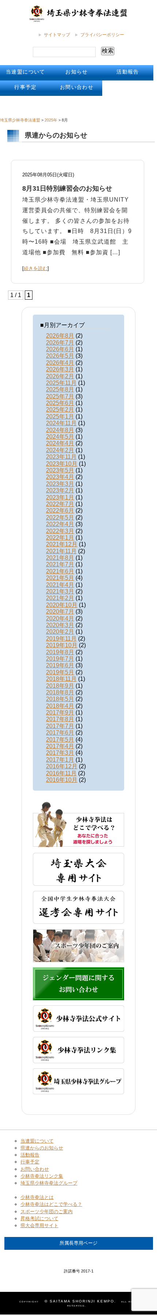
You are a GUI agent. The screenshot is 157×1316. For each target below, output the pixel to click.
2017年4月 (60, 746)
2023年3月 (60, 484)
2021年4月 (60, 585)
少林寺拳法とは (37, 1197)
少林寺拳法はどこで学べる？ (51, 1204)
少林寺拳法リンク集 (41, 1176)
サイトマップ (57, 34)
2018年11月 (61, 679)
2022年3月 (60, 531)
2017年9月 (60, 712)
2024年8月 (60, 430)
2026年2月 (60, 376)
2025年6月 (60, 403)
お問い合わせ (76, 87)
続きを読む (35, 268)
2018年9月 (60, 686)
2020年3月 (60, 625)
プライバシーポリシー (102, 34)
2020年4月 (60, 618)
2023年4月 (60, 477)
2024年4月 (60, 443)
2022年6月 (60, 510)
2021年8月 (60, 558)
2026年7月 (60, 343)
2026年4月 (60, 363)
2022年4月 (60, 524)
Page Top (123, 1245)
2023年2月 (60, 490)
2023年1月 (60, 497)
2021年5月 (60, 578)
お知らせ (76, 72)
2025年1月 (60, 416)
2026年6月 (60, 349)
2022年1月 (60, 538)
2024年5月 (60, 437)
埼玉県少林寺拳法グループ (48, 1183)
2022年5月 (60, 517)
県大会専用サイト (39, 1225)
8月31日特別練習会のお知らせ (67, 188)
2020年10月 (61, 605)
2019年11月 (61, 638)
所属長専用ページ (78, 1243)
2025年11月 (61, 383)
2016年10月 (61, 780)
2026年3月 (60, 369)
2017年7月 (60, 726)
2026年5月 (60, 356)
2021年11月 (61, 551)
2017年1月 (60, 760)
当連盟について (25, 72)
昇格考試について (39, 1218)
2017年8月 (60, 719)
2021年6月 (60, 571)
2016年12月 (61, 766)
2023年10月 (61, 464)
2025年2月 (60, 409)
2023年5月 (60, 470)
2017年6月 (60, 733)
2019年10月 (61, 645)
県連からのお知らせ (41, 1148)
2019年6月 (60, 665)
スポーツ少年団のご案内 (46, 1211)
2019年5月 (60, 672)
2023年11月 (61, 457)
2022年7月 (60, 504)
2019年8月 (60, 652)
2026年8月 (60, 336)
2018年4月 (60, 706)
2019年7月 (60, 659)
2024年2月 (60, 450)
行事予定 (25, 87)
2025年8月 (60, 389)
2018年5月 (60, 699)
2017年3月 (60, 753)
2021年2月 (60, 598)
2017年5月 (60, 739)
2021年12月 (61, 544)
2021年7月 (60, 564)
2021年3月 (60, 591)
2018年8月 (60, 692)
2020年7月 (60, 611)
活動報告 (127, 72)
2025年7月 (60, 396)
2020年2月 (60, 632)
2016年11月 (61, 773)
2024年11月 (61, 423)
